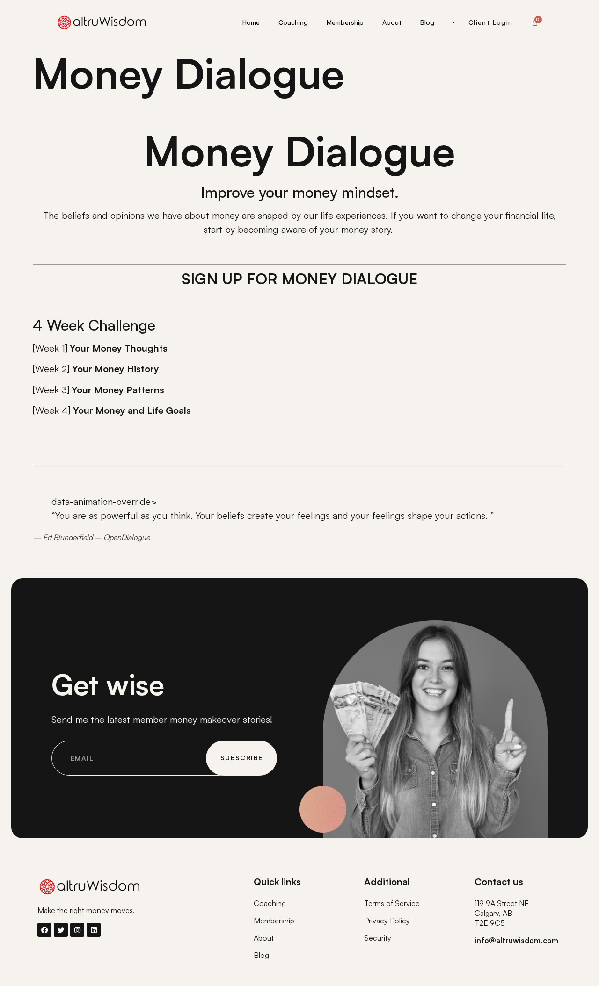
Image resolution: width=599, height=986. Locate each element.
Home (251, 22)
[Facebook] (44, 930)
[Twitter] (61, 930)
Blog (427, 22)
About (392, 22)
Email (62, 736)
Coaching (293, 22)
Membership (345, 22)
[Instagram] (77, 930)
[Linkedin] (94, 930)
